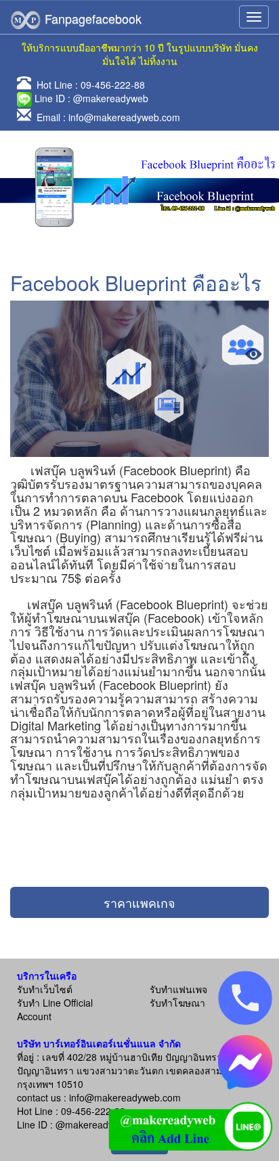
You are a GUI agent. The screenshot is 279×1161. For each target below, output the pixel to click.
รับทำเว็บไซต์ (44, 989)
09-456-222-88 (113, 84)
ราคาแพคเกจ (139, 902)
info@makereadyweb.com (124, 117)
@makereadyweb (110, 98)
